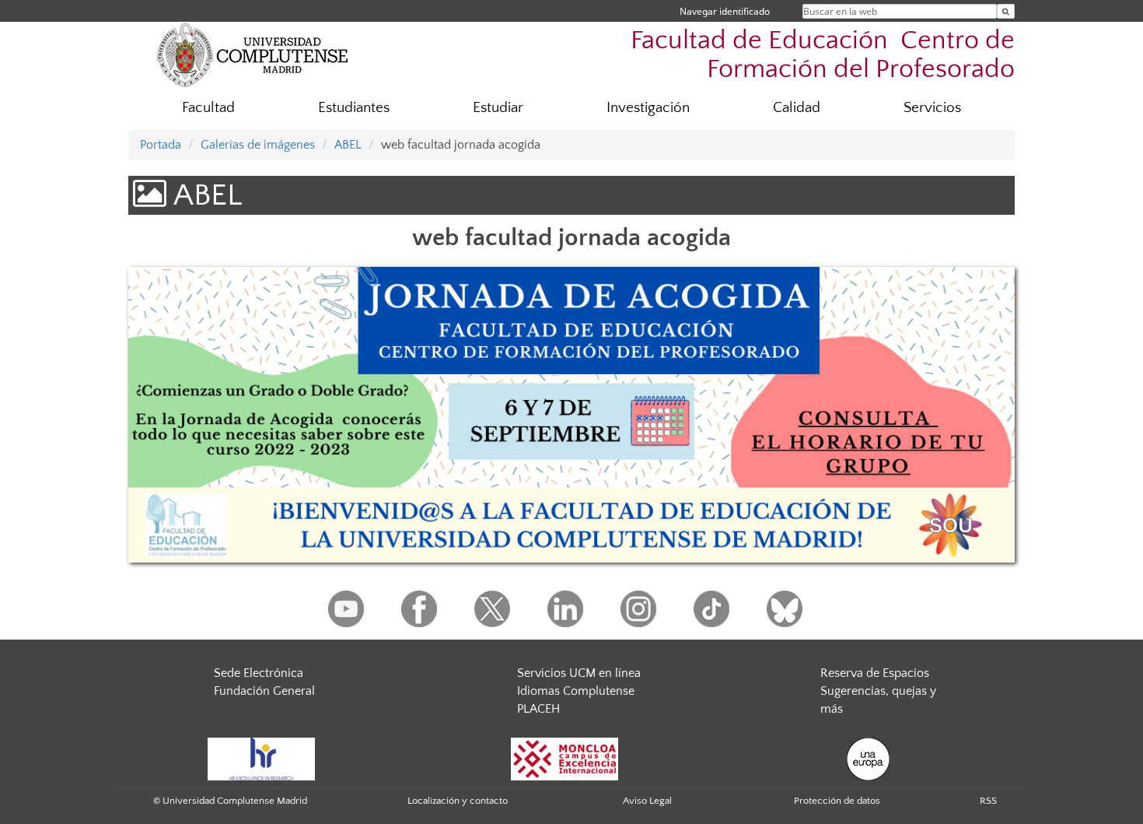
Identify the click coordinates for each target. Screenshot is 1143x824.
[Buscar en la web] (1006, 11)
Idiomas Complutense (575, 691)
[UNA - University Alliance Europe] (868, 759)
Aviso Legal (647, 800)
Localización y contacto (457, 800)
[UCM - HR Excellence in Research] (261, 759)
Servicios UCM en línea (579, 673)
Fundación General (264, 691)
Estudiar (498, 108)
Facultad (208, 108)
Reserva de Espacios (874, 673)
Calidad (796, 108)
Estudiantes (354, 108)
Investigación (648, 108)
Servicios (932, 108)
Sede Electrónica (258, 673)
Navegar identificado (725, 11)
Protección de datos (837, 800)
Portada (160, 145)
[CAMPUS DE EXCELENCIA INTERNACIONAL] (564, 759)
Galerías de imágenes (258, 145)
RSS (988, 800)
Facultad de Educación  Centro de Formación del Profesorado (823, 55)
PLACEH (538, 709)
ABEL (348, 145)
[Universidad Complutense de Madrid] (252, 54)
